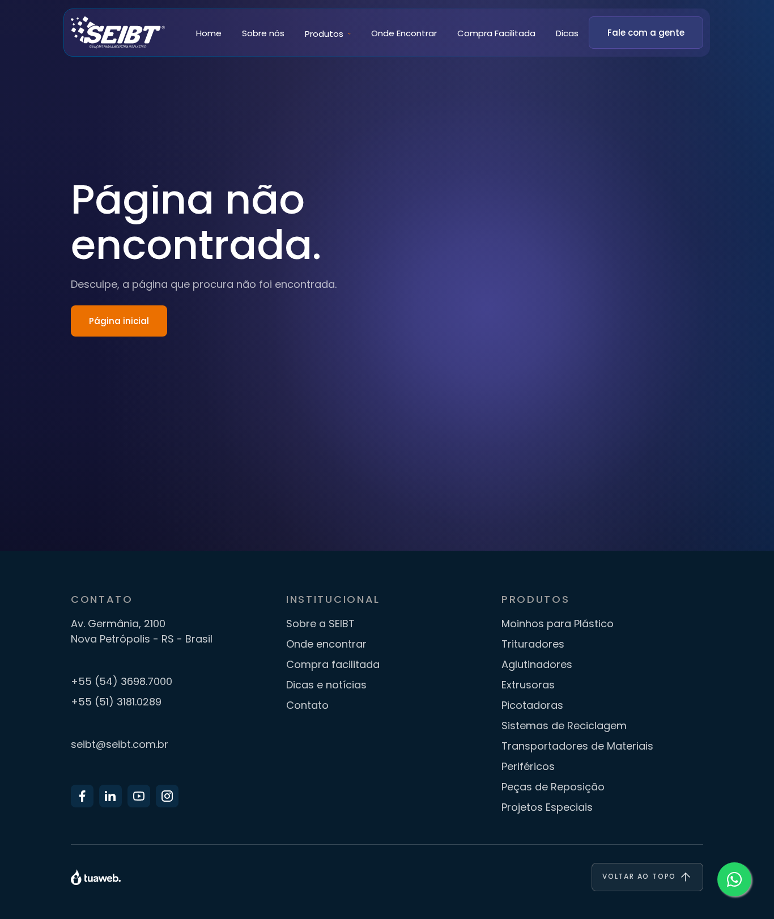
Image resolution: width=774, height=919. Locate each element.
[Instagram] (167, 796)
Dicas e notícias (326, 685)
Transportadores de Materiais (577, 746)
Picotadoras (532, 705)
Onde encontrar (326, 644)
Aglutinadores (536, 664)
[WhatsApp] (734, 879)
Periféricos (528, 766)
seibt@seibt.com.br (119, 744)
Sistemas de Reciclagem (564, 725)
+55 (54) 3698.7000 (121, 681)
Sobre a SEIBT (320, 623)
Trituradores (532, 644)
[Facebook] (82, 796)
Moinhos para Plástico (557, 623)
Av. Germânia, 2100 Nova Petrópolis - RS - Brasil (141, 631)
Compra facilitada (333, 664)
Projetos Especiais (547, 807)
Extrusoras (528, 685)
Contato (307, 705)
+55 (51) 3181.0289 (116, 702)
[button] (328, 33)
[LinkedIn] (110, 796)
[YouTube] (138, 796)
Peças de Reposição (553, 787)
